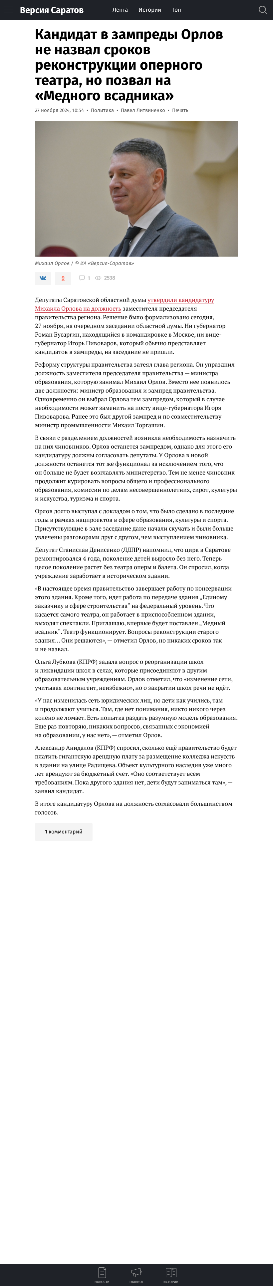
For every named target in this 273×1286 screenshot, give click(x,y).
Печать (180, 110)
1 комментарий (64, 831)
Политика (102, 110)
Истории (149, 9)
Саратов (52, 10)
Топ (176, 9)
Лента (120, 9)
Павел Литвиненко (143, 110)
